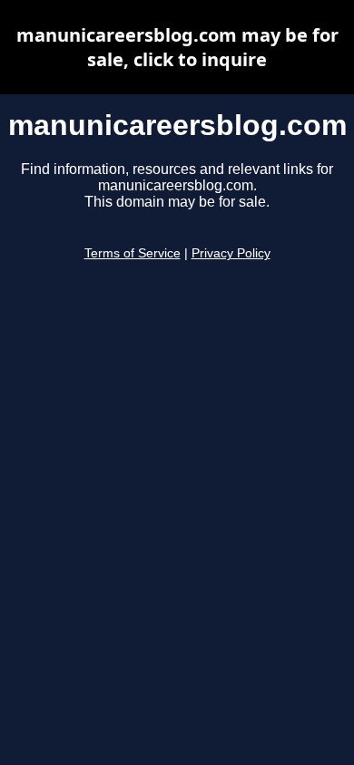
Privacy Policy (231, 253)
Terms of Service (132, 253)
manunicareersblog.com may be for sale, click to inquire (177, 47)
